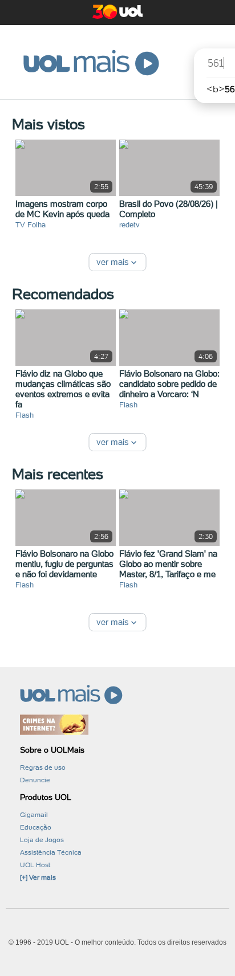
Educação (35, 827)
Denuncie (35, 780)
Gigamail (34, 815)
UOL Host (35, 865)
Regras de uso (43, 767)
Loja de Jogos (42, 840)
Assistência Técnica (51, 852)
